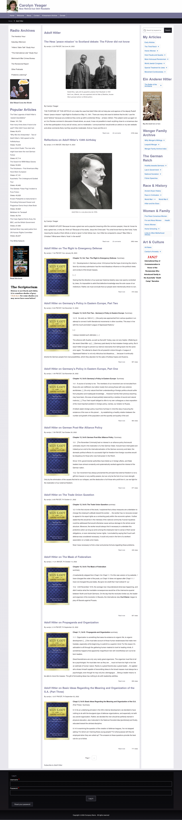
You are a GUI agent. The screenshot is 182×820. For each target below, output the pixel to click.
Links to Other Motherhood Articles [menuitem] (154, 234)
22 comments (117, 133)
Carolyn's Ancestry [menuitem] (151, 252)
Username (14, 779)
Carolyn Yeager (33, 5)
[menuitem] (12, 15)
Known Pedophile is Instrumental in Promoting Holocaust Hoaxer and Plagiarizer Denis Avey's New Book (23, 202)
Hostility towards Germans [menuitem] (153, 166)
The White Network (17, 241)
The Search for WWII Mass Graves (23, 161)
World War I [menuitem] (148, 199)
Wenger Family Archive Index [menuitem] (156, 148)
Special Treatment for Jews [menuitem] (154, 68)
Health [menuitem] (167, 220)
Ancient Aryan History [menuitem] (153, 191)
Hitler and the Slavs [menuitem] (152, 203)
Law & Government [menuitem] (151, 170)
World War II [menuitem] (163, 199)
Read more (106, 133)
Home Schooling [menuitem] (150, 229)
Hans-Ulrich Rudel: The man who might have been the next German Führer (22, 151)
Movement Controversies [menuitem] (153, 72)
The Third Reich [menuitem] (150, 47)
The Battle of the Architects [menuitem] (150, 85)
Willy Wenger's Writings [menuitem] (152, 140)
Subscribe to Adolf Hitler (53, 765)
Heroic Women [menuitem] (149, 51)
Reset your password (22, 804)
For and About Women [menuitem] (153, 220)
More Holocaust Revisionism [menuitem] (154, 59)
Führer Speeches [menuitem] (151, 178)
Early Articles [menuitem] (150, 42)
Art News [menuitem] (148, 247)
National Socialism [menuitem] (151, 174)
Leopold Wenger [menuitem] (150, 145)
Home (10, 21)
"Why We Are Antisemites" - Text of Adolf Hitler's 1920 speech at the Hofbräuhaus (23, 138)
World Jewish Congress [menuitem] (152, 64)
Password (14, 788)
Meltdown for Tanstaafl (18, 212)
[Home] (12, 6)
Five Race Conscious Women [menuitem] (156, 216)
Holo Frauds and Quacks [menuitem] (153, 55)
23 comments (117, 241)
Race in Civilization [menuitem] (151, 195)
